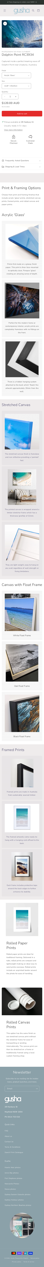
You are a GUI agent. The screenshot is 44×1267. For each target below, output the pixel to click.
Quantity (5, 92)
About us (8, 1136)
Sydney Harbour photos (14, 1200)
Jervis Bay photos (12, 1173)
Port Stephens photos (13, 1178)
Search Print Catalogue (14, 1152)
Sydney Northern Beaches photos (18, 1205)
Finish (4, 71)
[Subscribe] (36, 1088)
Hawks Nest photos (13, 1167)
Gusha (13, 1258)
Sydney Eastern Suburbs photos (17, 1194)
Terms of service (28, 1262)
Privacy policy (16, 1262)
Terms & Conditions (12, 1147)
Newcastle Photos (12, 1184)
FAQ (6, 1131)
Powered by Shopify (21, 1258)
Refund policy (35, 1258)
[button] (4, 10)
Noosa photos (10, 1189)
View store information (13, 130)
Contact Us (9, 1142)
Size (3, 81)
